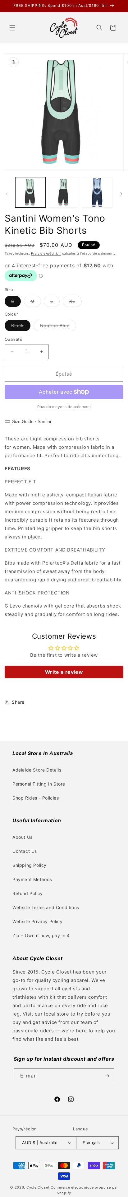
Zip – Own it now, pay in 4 (41, 935)
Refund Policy (27, 893)
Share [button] (18, 702)
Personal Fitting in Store (38, 783)
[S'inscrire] (107, 1075)
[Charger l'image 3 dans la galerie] (97, 192)
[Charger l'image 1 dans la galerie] (30, 192)
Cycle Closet (37, 1187)
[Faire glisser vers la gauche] (7, 194)
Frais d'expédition (46, 253)
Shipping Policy (29, 865)
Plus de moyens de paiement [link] (64, 406)
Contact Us (24, 851)
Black (20, 326)
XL (75, 302)
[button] (12, 28)
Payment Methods (32, 879)
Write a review (64, 672)
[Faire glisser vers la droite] (121, 194)
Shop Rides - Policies (35, 797)
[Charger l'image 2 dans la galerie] (64, 192)
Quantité (13, 339)
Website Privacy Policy (37, 921)
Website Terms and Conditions (45, 907)
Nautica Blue (58, 326)
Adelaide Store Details (36, 769)
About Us (22, 837)
